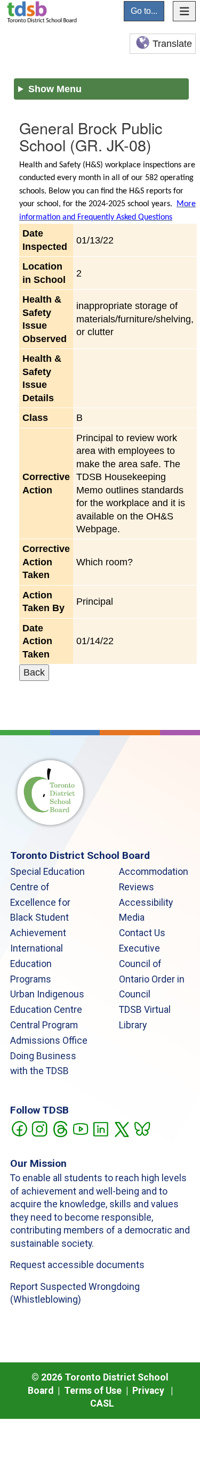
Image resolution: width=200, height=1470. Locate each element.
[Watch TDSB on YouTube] (80, 1128)
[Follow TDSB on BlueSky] (141, 1128)
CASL (102, 1403)
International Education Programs (36, 964)
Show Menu (55, 89)
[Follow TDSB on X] (121, 1128)
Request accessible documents (77, 1265)
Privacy (148, 1390)
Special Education (47, 871)
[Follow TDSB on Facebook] (19, 1128)
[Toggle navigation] (184, 11)
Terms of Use (93, 1390)
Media (132, 917)
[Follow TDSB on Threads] (60, 1128)
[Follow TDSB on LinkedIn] (100, 1128)
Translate (172, 43)
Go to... (144, 10)
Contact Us (142, 933)
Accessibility (146, 902)
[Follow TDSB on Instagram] (39, 1128)
